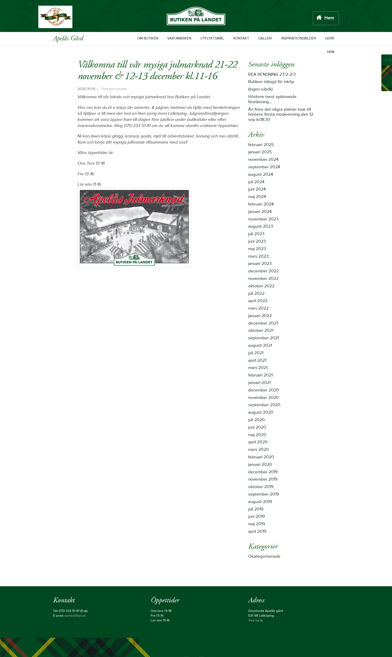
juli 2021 (255, 353)
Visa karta (255, 620)
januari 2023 (260, 263)
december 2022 (263, 271)
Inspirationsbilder (298, 38)
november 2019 (262, 479)
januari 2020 (260, 464)
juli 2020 (256, 420)
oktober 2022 (261, 286)
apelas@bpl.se (75, 615)
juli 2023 (256, 234)
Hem (329, 18)
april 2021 (257, 360)
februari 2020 (261, 457)
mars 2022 (258, 308)
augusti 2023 (260, 226)
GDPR (329, 38)
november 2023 (263, 219)
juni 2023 (257, 241)
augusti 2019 (260, 502)
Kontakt (241, 38)
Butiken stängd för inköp (271, 82)
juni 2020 (257, 427)
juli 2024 (256, 182)
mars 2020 (258, 449)
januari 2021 (259, 383)
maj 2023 (257, 249)
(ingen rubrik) (260, 89)
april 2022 (257, 301)
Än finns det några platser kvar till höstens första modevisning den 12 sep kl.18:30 (280, 115)
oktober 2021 (260, 330)
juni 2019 (256, 516)
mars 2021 (257, 368)
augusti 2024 (260, 174)
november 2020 (263, 398)
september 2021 (263, 338)
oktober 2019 (260, 487)
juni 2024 (257, 189)
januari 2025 (260, 152)
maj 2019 (256, 524)
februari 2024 (261, 204)
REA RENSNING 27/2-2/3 (272, 74)
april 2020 (258, 442)
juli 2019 (255, 509)
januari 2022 (260, 316)
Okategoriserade (114, 89)
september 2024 (264, 167)
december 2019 (263, 472)
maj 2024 (257, 197)
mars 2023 (258, 256)
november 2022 (263, 278)
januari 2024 (260, 212)
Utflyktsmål (212, 38)
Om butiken (147, 38)
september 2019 (263, 494)
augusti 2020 (260, 412)
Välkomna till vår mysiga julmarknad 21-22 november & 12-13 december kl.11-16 (157, 70)
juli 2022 (256, 293)
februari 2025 (261, 145)
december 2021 (263, 323)
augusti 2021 (260, 345)
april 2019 (257, 531)
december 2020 (263, 390)
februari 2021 (260, 375)
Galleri (265, 38)
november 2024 (263, 159)
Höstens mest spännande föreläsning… (272, 99)
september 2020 (264, 405)
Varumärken (179, 38)
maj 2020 (257, 435)
